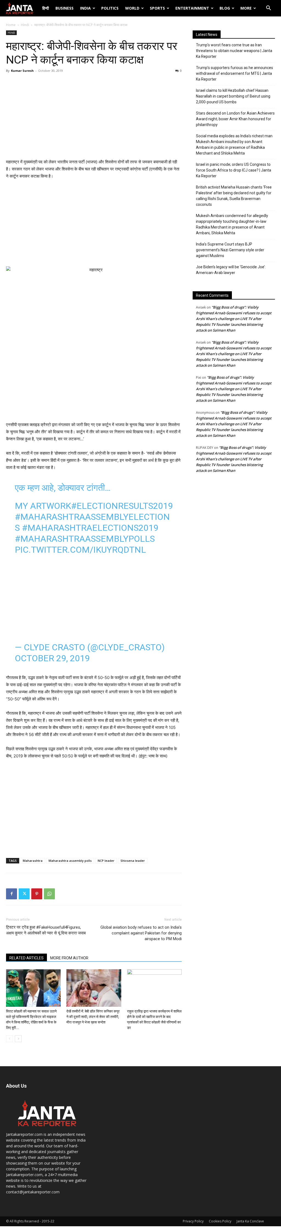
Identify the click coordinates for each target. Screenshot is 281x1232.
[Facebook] (11, 893)
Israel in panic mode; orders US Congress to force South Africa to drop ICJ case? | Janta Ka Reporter (233, 170)
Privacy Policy (193, 1221)
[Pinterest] (36, 893)
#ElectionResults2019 (122, 506)
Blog (225, 8)
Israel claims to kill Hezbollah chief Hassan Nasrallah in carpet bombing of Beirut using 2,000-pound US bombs (233, 96)
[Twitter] (24, 893)
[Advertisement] (94, 117)
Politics (110, 8)
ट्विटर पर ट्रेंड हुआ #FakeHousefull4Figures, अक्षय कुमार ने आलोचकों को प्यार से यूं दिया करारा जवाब (46, 930)
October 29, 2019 (52, 658)
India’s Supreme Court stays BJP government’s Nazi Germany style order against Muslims (230, 250)
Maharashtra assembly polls (70, 861)
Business (64, 8)
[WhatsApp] (49, 893)
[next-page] (18, 1038)
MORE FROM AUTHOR (69, 958)
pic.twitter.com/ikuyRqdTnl (80, 549)
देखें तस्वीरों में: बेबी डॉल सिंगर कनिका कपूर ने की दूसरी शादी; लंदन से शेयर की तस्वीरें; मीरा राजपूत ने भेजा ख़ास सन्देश (93, 1016)
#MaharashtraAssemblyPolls (85, 539)
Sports (157, 8)
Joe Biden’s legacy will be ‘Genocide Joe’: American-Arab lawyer (231, 270)
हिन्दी (45, 8)
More (246, 8)
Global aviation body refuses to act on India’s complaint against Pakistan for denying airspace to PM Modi (141, 933)
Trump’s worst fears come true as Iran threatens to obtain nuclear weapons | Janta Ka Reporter (234, 51)
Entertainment (192, 8)
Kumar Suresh (22, 71)
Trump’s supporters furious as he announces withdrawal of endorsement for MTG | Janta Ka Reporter (234, 73)
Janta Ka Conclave (250, 1221)
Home (11, 24)
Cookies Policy (220, 1221)
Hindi (25, 24)
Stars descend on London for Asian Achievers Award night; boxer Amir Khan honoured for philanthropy (235, 119)
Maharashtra (33, 861)
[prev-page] (9, 1038)
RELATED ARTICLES (26, 958)
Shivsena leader (132, 861)
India (85, 8)
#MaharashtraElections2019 (90, 528)
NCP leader (106, 861)
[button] (268, 8)
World (132, 8)
